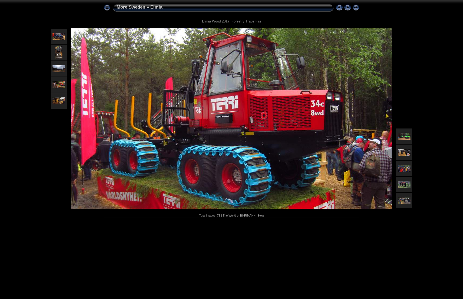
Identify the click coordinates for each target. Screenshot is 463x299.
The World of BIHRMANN (239, 215)
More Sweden (131, 7)
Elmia (156, 7)
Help (261, 215)
